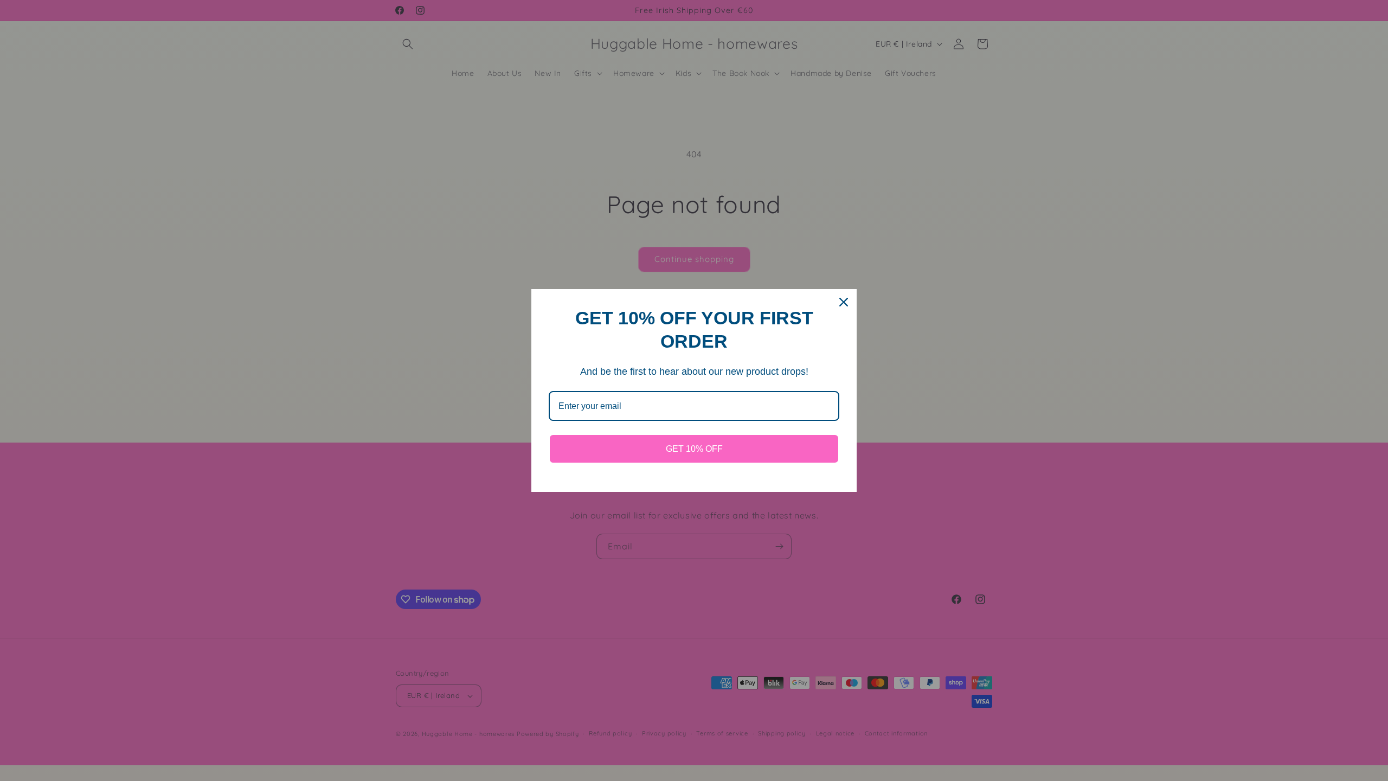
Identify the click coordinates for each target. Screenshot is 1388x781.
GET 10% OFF (694, 448)
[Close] (844, 302)
